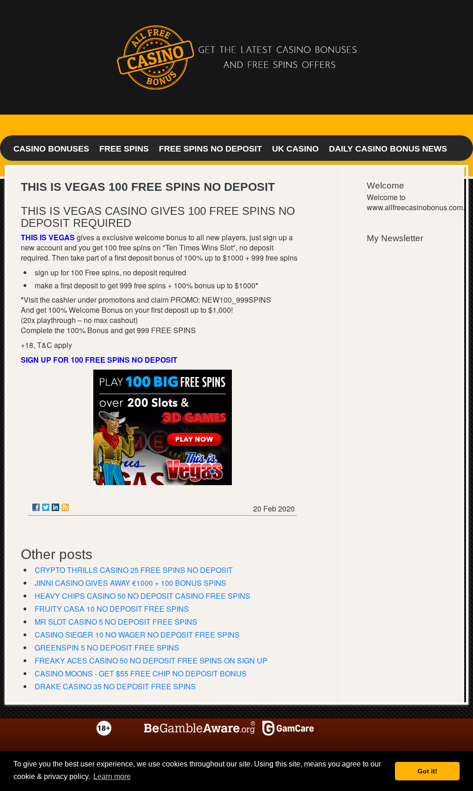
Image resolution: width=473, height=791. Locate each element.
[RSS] (65, 507)
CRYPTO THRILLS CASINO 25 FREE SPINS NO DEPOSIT (134, 570)
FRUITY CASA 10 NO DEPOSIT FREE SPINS (112, 608)
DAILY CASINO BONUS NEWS (388, 148)
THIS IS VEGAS (48, 237)
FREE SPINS (124, 148)
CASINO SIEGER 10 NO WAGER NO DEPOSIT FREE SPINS (137, 634)
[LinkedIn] (55, 507)
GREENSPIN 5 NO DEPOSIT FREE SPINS (107, 647)
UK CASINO (295, 148)
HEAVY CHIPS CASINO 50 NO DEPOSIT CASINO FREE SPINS (142, 595)
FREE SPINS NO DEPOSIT (210, 148)
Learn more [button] (112, 776)
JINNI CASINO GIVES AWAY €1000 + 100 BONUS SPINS (130, 583)
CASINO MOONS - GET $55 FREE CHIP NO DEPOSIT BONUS (141, 673)
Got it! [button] (427, 771)
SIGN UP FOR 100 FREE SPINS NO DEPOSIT (99, 359)
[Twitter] (45, 507)
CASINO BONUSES (51, 148)
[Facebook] (36, 507)
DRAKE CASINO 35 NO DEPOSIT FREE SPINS (115, 686)
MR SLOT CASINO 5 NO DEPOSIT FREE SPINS (116, 621)
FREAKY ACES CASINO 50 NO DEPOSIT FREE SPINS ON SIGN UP (151, 660)
